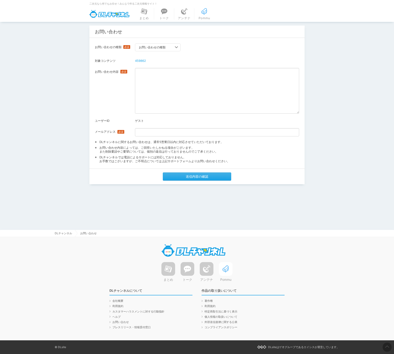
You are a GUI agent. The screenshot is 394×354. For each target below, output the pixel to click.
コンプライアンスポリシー (221, 327)
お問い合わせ (120, 322)
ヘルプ (116, 316)
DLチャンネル (109, 14)
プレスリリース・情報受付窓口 (131, 327)
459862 (140, 60)
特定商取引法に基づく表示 (221, 311)
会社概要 (117, 300)
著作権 (209, 300)
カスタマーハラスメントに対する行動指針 (138, 311)
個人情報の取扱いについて (221, 316)
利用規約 (117, 306)
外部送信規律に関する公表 (221, 322)
